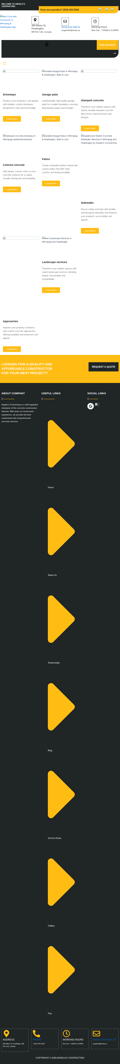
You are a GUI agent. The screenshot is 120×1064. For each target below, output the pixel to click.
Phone (37, 1039)
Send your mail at (70, 27)
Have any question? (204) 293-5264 (59, 9)
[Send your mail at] (65, 22)
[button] (47, 44)
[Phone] (36, 1034)
